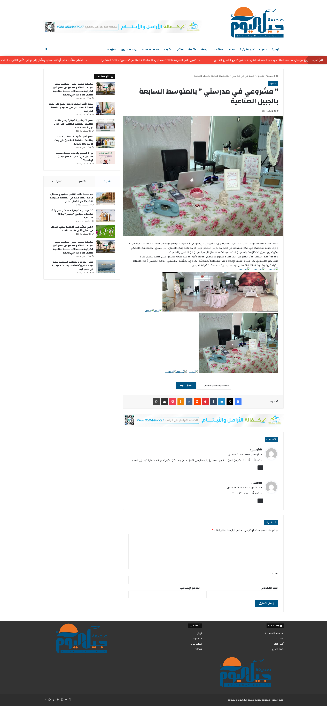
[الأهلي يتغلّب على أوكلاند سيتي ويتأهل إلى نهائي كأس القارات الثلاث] (105, 231)
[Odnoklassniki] (180, 401)
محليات (263, 49)
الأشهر (83, 181)
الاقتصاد (218, 49)
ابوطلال (256, 483)
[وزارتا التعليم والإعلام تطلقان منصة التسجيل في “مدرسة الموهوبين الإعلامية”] (105, 157)
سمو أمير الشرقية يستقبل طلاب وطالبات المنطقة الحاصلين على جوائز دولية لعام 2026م (74, 140)
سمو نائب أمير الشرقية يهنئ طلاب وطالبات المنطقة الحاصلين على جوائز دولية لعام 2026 (74, 124)
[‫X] (230, 401)
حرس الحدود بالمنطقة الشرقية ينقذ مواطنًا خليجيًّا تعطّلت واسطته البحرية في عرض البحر (73, 265)
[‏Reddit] (197, 401)
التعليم (261, 76)
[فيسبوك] (238, 401)
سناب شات (196, 644)
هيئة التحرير (278, 649)
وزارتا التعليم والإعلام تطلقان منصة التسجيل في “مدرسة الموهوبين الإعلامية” (75, 156)
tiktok (198, 649)
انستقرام (197, 638)
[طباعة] (156, 401)
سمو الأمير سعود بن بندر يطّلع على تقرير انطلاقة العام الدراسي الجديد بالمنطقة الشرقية (71, 107)
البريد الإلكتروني (269, 588)
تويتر (199, 633)
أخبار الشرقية (247, 49)
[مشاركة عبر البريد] (164, 401)
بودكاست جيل (129, 49)
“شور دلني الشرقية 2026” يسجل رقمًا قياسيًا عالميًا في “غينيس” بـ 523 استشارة (168, 60)
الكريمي (256, 449)
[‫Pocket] (172, 401)
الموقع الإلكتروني (190, 588)
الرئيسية (276, 49)
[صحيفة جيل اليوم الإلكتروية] (257, 22)
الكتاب (180, 49)
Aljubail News (150, 49)
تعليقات (56, 181)
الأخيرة (107, 181)
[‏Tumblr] (213, 401)
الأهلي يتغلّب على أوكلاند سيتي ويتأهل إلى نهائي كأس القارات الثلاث (61, 60)
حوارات (231, 49)
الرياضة (205, 49)
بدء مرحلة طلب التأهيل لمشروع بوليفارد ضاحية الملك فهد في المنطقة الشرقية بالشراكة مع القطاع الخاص (72, 198)
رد (260, 467)
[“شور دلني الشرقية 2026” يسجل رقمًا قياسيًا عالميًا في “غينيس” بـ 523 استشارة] (105, 215)
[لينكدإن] (221, 401)
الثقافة (192, 49)
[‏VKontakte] (189, 401)
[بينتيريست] (205, 401)
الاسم (275, 573)
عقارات (168, 49)
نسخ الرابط (186, 385)
